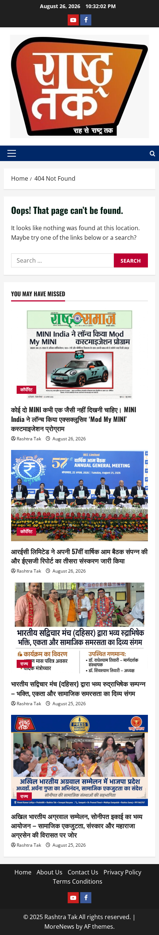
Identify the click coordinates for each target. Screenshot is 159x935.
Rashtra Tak (29, 439)
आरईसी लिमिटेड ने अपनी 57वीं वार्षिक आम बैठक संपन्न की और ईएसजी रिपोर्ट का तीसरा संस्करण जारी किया (79, 555)
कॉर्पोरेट (26, 389)
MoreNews (59, 926)
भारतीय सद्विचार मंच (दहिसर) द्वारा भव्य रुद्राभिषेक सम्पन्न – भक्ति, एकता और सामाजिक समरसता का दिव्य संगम (78, 688)
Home (22, 872)
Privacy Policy (122, 872)
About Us (49, 872)
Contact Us (83, 872)
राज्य (24, 664)
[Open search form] (152, 153)
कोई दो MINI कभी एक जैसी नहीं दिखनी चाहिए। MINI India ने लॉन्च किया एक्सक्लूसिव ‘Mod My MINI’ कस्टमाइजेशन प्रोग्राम (73, 419)
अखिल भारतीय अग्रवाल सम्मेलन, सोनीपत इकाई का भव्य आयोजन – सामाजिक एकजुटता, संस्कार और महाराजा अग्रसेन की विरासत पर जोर (76, 825)
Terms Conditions (77, 881)
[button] (12, 153)
